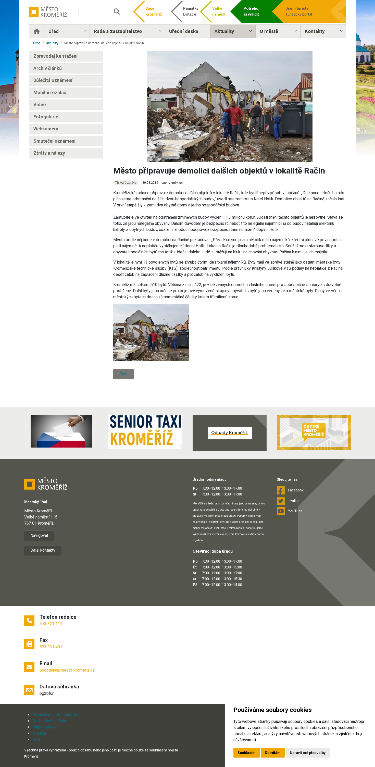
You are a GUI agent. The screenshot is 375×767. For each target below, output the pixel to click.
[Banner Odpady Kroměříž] (230, 433)
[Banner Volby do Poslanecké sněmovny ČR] (61, 431)
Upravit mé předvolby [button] (308, 753)
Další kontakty (42, 550)
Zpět (123, 374)
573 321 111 (51, 623)
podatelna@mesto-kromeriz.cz (67, 670)
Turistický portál (298, 11)
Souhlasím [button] (247, 753)
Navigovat (39, 535)
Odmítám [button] (273, 753)
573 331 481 (51, 647)
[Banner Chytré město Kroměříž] (314, 432)
